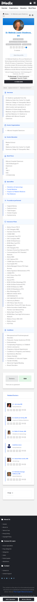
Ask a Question (10, 599)
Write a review (26, 599)
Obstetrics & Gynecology (13, 44)
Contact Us (6, 570)
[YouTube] (11, 578)
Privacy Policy (6, 533)
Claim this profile (18, 55)
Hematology (15, 461)
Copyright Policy (7, 536)
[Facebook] (2, 578)
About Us (5, 527)
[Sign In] (30, 3)
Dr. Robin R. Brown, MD (19, 431)
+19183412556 (18, 81)
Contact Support (7, 573)
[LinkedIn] (6, 578)
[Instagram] (4, 578)
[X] (9, 578)
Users (4, 555)
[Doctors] (7, 3)
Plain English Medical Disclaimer (23, 592)
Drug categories (7, 549)
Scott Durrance (17, 445)
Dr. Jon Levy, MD (17, 404)
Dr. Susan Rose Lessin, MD (20, 458)
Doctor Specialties (8, 545)
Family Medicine (18, 39)
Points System (6, 558)
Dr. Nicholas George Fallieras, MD (18, 472)
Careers (5, 524)
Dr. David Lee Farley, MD (19, 417)
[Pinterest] (14, 578)
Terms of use (6, 530)
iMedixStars (6, 561)
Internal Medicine (17, 476)
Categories (6, 552)
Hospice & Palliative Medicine (18, 42)
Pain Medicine (26, 44)
